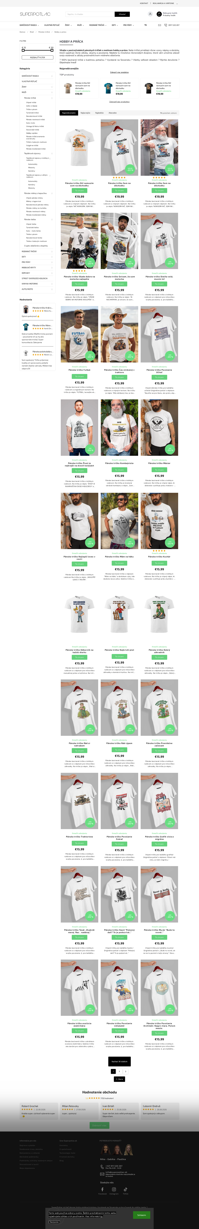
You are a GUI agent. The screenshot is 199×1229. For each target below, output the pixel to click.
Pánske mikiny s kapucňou (35, 193)
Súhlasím (141, 1215)
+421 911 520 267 (114, 1166)
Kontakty (64, 1145)
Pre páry (26, 262)
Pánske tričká (30, 98)
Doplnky (26, 273)
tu (101, 1216)
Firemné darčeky (67, 1157)
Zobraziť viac (99, 1125)
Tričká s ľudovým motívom (36, 142)
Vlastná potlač (29, 81)
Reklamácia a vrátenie (163, 3)
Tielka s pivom (31, 234)
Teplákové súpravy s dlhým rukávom (37, 176)
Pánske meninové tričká (35, 119)
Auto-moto (30, 123)
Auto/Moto (27, 289)
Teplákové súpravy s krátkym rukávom (37, 159)
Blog (62, 1160)
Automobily (32, 164)
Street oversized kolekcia (35, 278)
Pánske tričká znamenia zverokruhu (35, 137)
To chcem (79, 190)
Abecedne (113, 113)
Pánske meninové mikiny (35, 211)
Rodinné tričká (29, 251)
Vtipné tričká (31, 102)
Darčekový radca (30, 76)
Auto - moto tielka (33, 231)
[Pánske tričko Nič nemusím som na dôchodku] (68, 88)
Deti (24, 256)
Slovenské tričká (32, 130)
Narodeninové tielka (34, 238)
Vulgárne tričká (32, 145)
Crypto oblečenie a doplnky (36, 245)
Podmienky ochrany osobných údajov (36, 1160)
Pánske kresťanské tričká (35, 149)
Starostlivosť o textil (29, 1164)
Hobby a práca (31, 133)
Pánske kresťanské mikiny (36, 215)
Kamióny (31, 171)
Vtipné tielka (31, 224)
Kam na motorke (30, 283)
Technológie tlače (67, 1153)
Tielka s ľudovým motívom (36, 241)
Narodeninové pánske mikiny (37, 205)
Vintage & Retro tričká (35, 126)
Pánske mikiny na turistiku (36, 208)
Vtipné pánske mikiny (34, 198)
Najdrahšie (99, 113)
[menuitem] (31, 25)
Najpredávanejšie (69, 113)
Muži (24, 92)
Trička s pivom (31, 109)
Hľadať (122, 14)
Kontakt (144, 3)
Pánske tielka (30, 219)
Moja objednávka (27, 1168)
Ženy (24, 87)
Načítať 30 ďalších (119, 1061)
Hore (120, 1079)
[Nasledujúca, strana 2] (119, 1071)
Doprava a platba (27, 1145)
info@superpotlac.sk (116, 1172)
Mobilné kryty (29, 267)
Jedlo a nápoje (31, 106)
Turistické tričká (32, 113)
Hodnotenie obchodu (99, 1092)
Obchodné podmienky (29, 1157)
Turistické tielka (32, 227)
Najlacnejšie (85, 113)
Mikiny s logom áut (33, 201)
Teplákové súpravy (32, 153)
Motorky (31, 167)
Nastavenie (54, 1222)
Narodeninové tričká (34, 116)
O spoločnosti (66, 1149)
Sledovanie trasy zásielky (31, 1149)
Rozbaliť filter (37, 57)
